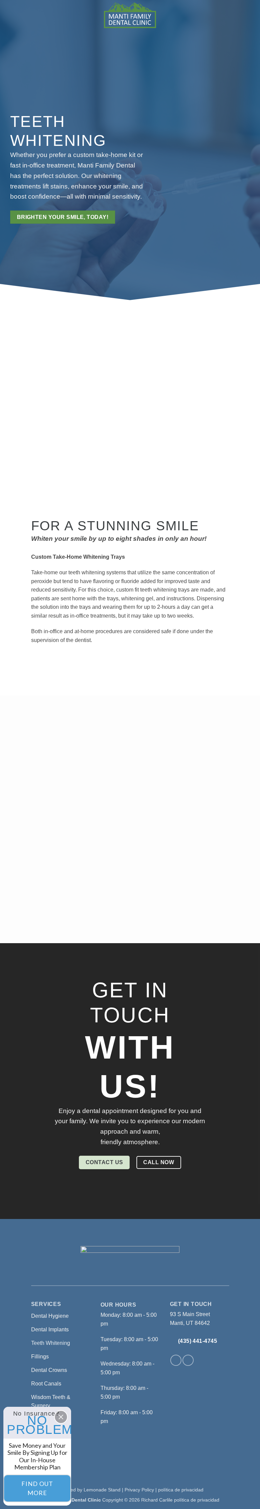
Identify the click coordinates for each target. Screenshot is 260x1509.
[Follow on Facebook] (175, 1360)
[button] (14, 15)
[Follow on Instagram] (188, 1360)
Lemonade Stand (102, 1489)
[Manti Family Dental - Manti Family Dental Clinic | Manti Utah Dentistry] (130, 15)
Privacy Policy (139, 1489)
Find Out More (37, 1488)
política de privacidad (180, 1489)
